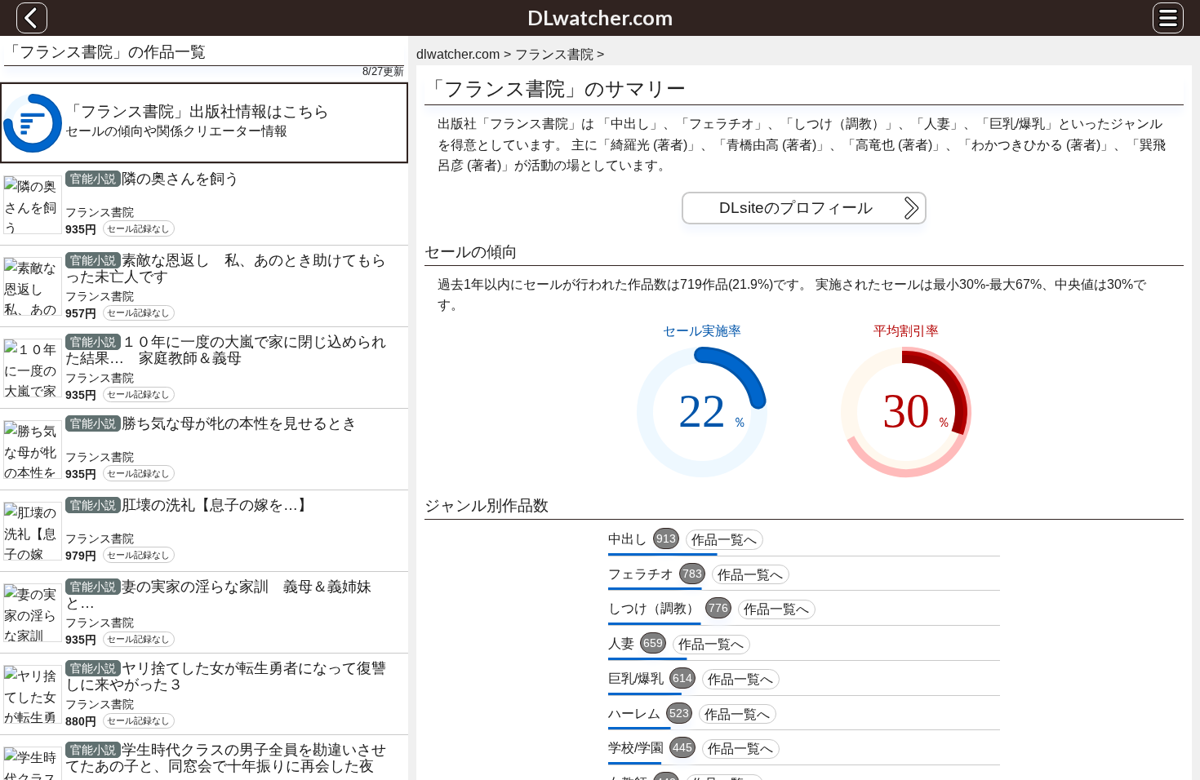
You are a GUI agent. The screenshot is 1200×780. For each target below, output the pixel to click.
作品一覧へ (724, 540)
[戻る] (31, 17)
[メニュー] (1168, 17)
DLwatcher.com (600, 17)
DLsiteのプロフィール (796, 207)
